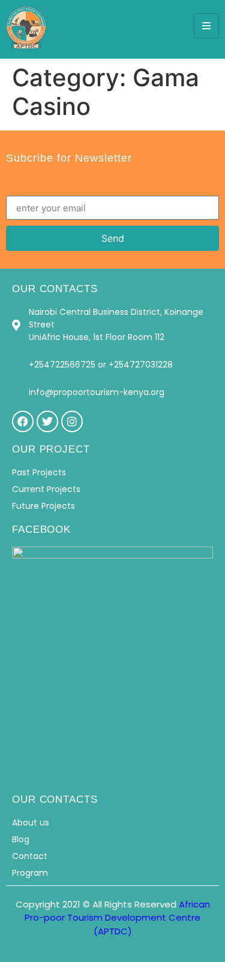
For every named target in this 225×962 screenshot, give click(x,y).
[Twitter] (47, 421)
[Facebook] (23, 421)
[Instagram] (72, 421)
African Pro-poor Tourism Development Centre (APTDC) (117, 917)
